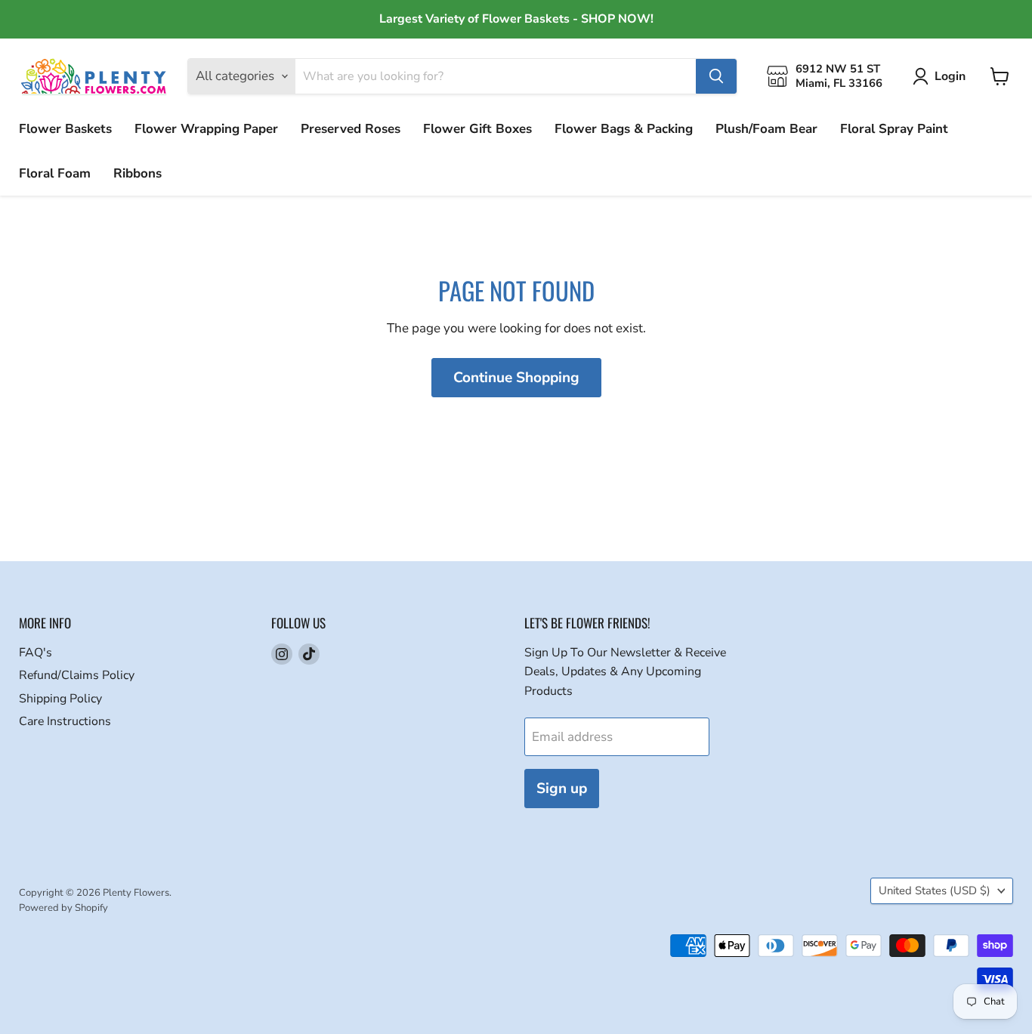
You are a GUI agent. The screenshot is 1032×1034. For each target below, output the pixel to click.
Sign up (561, 788)
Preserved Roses (350, 128)
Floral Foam (55, 173)
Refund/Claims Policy (76, 675)
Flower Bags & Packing (624, 128)
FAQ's (35, 652)
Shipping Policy (60, 698)
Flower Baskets (65, 128)
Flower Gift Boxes (477, 128)
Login (950, 76)
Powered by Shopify (63, 908)
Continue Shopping (516, 377)
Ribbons (137, 173)
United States (934, 890)
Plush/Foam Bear (766, 128)
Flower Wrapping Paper (206, 128)
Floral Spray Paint (894, 128)
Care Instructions (65, 721)
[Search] (716, 76)
